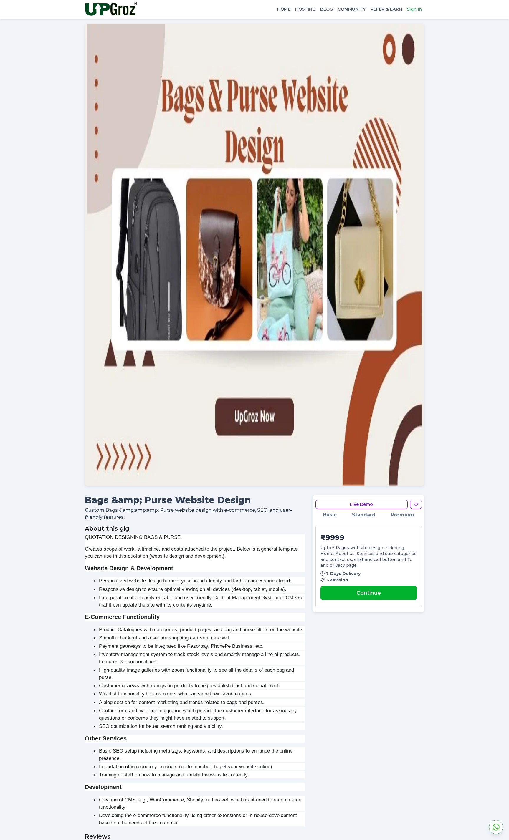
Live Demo (361, 504)
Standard (364, 515)
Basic (330, 515)
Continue (368, 593)
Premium (402, 515)
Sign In (414, 9)
